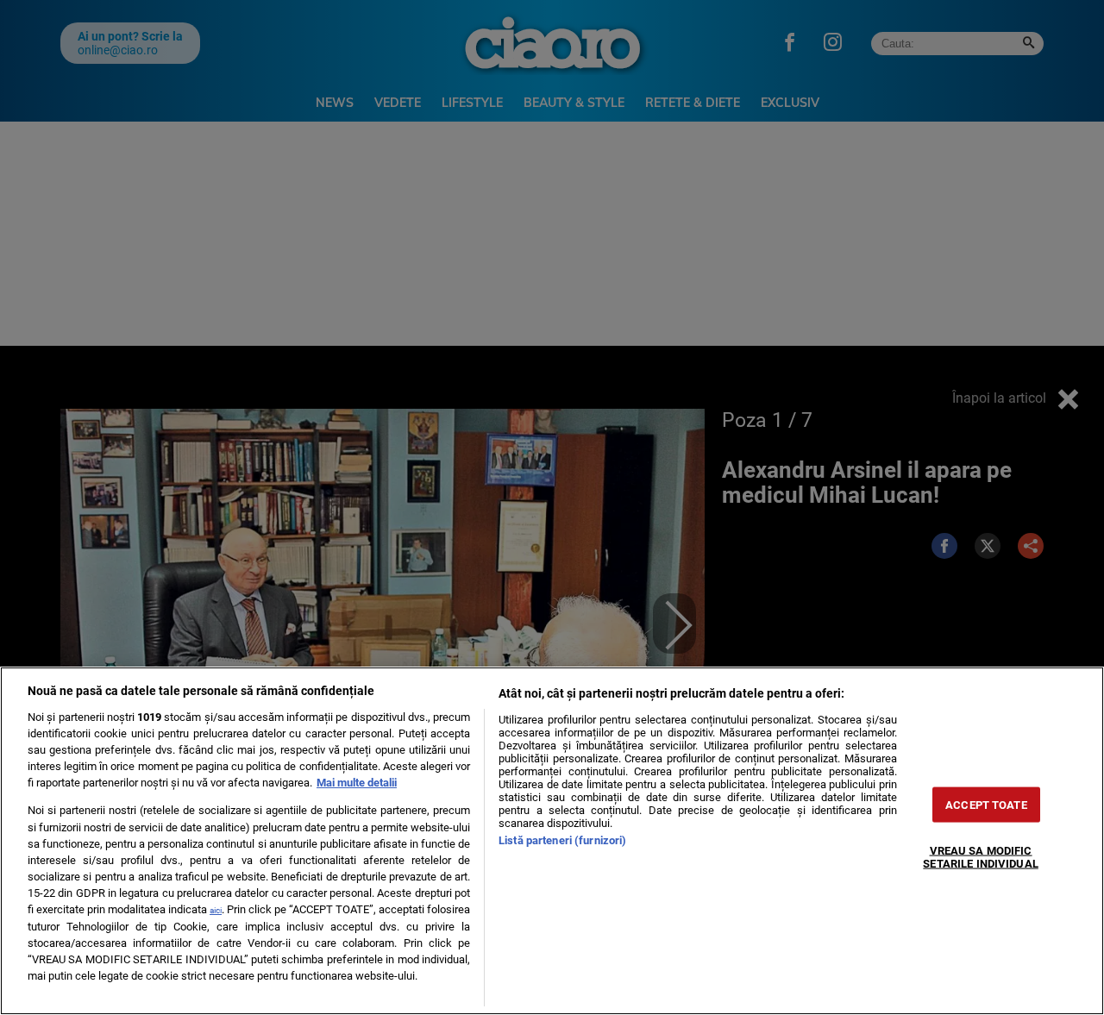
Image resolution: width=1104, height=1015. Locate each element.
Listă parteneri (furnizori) (562, 840)
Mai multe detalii (357, 782)
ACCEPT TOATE (986, 805)
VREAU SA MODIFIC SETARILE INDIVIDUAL (980, 857)
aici (216, 910)
